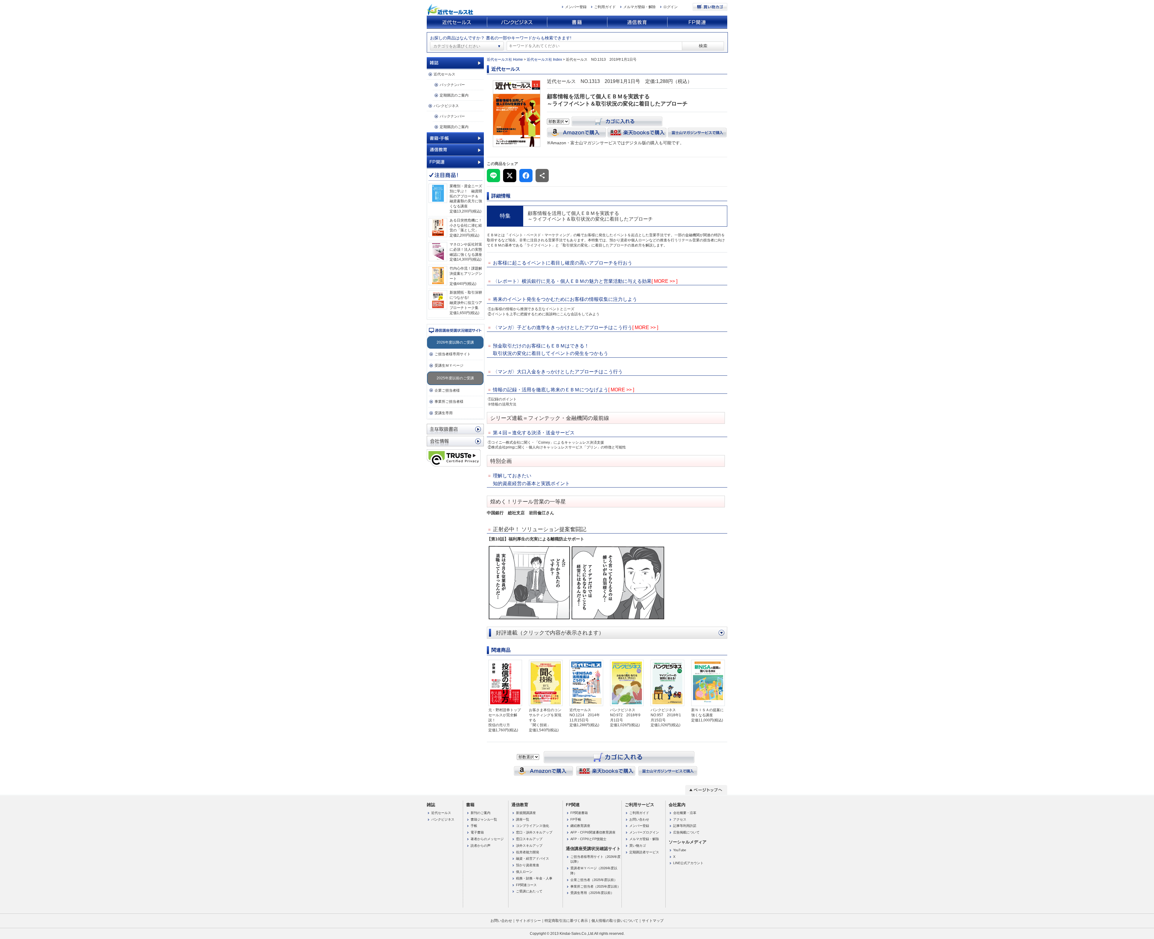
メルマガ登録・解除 (639, 7)
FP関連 (697, 22)
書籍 (577, 22)
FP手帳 (575, 819)
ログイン (670, 7)
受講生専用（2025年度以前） (592, 893)
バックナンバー (452, 85)
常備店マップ (455, 429)
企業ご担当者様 (447, 390)
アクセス (679, 819)
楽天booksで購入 (637, 132)
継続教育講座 (580, 825)
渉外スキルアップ (529, 845)
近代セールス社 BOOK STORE (451, 10)
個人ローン (524, 871)
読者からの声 (480, 845)
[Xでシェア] (509, 175)
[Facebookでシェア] (526, 175)
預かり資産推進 (527, 865)
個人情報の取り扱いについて (614, 921)
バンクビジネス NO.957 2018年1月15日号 (666, 715)
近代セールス (457, 22)
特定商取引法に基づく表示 (566, 921)
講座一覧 (522, 819)
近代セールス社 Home (505, 59)
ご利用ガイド (605, 7)
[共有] (542, 175)
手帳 (474, 825)
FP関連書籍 (579, 813)
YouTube (679, 850)
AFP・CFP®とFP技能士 (588, 839)
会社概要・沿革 (684, 813)
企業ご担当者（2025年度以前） (593, 880)
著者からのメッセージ (487, 839)
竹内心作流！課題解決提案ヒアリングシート (466, 273)
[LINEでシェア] (493, 175)
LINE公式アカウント (688, 863)
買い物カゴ (710, 7)
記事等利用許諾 (684, 825)
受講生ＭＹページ (449, 365)
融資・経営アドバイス (532, 858)
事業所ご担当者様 (449, 401)
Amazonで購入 (576, 132)
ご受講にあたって (529, 891)
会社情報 (455, 441)
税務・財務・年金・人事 (534, 878)
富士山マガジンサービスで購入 (697, 132)
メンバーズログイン (644, 832)
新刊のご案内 (480, 813)
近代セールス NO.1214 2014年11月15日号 (584, 715)
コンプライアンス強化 (532, 825)
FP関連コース (526, 885)
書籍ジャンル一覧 (484, 819)
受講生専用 (444, 413)
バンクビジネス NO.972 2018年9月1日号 (625, 715)
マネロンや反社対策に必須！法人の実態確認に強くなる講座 (466, 249)
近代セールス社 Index (544, 59)
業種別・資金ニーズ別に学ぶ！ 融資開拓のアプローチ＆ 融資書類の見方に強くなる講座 (466, 196)
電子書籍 (477, 832)
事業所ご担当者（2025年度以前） (595, 886)
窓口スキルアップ (529, 839)
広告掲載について (686, 832)
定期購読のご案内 (454, 95)
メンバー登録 (576, 7)
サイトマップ (653, 921)
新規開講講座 (526, 813)
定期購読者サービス (644, 852)
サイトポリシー (528, 921)
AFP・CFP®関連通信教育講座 (592, 832)
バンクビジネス (517, 22)
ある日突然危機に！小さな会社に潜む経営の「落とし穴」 (466, 225)
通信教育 (637, 22)
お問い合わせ (639, 819)
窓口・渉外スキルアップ (534, 832)
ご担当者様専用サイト (453, 354)
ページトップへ (706, 790)
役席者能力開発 (527, 852)
